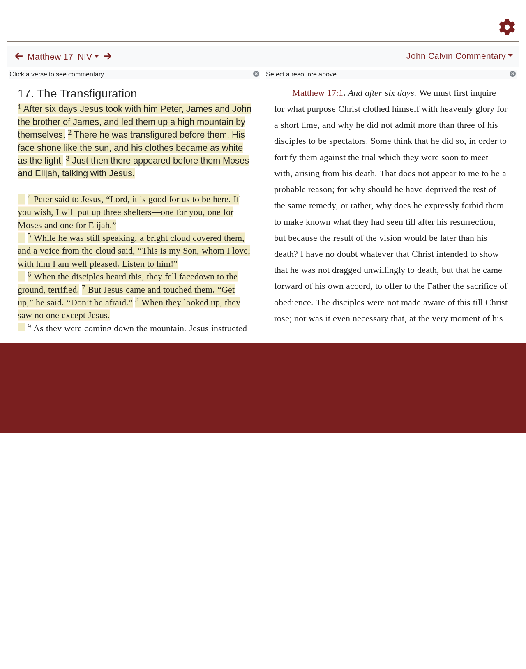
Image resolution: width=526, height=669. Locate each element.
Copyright (280, 371)
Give (333, 371)
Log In (475, 15)
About (262, 371)
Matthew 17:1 (317, 93)
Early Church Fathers (307, 15)
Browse (253, 15)
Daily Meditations (371, 15)
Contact (317, 371)
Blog (410, 15)
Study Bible (441, 15)
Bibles (247, 371)
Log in (195, 371)
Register (503, 15)
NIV (85, 57)
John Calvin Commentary (456, 56)
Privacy (300, 371)
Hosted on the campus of (222, 408)
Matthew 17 (50, 57)
